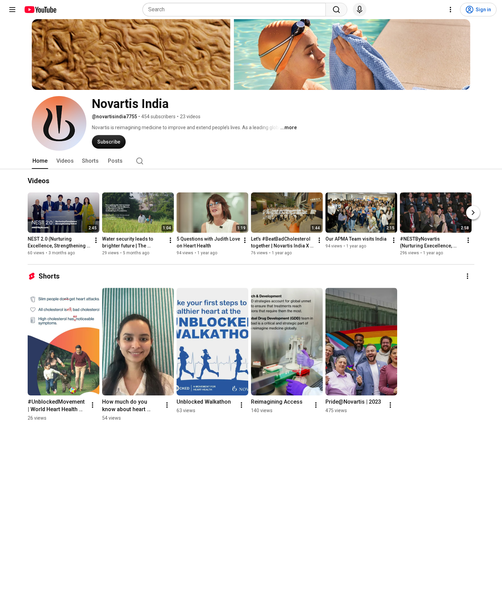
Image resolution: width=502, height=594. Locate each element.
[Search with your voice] (359, 9)
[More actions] (96, 240)
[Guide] (12, 9)
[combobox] (236, 9)
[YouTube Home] (40, 9)
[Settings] (450, 9)
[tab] (40, 161)
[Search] (336, 9)
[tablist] (251, 161)
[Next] (473, 212)
